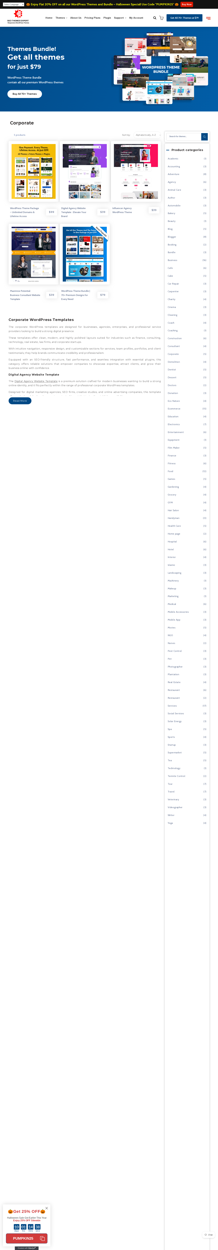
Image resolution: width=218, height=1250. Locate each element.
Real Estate (174, 682)
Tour (170, 784)
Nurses (171, 643)
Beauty (172, 221)
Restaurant (174, 690)
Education (173, 416)
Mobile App (174, 619)
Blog (170, 229)
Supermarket (175, 752)
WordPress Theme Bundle (24, 77)
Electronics (174, 424)
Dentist (172, 369)
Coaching (173, 330)
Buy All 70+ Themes (25, 94)
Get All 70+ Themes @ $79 (184, 17)
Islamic (171, 565)
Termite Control (176, 776)
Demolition (174, 361)
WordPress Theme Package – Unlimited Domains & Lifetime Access (24, 212)
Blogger (172, 236)
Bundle (172, 252)
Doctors (172, 385)
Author (171, 197)
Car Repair (173, 283)
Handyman (174, 518)
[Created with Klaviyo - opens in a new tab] (27, 1248)
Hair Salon (173, 510)
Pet (170, 658)
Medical (172, 604)
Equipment (174, 439)
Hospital (172, 541)
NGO (170, 635)
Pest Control (175, 651)
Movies (172, 627)
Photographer (175, 666)
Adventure (173, 174)
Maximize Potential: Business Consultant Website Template (25, 295)
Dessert (172, 377)
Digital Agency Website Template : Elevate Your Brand (73, 212)
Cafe (170, 268)
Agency (172, 182)
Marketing (173, 596)
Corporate (173, 354)
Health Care (174, 525)
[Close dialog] (46, 1208)
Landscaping (174, 572)
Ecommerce (174, 408)
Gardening (173, 486)
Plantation (173, 674)
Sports (171, 737)
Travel (171, 791)
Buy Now (187, 4)
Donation (173, 393)
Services (172, 705)
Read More (20, 400)
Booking (172, 244)
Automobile (174, 205)
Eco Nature (174, 401)
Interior (172, 557)
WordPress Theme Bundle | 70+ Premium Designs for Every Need (75, 295)
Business (172, 260)
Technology (174, 768)
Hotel (171, 549)
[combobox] (187, 136)
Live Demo (24, 172)
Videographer (175, 807)
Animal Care (174, 189)
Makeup (172, 588)
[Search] (204, 136)
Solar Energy (175, 721)
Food (170, 471)
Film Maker (174, 447)
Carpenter (173, 291)
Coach (171, 322)
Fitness (172, 463)
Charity (171, 299)
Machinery (173, 580)
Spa (170, 729)
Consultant (174, 346)
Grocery (172, 494)
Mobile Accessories (178, 611)
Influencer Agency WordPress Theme (122, 210)
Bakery (171, 213)
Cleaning (172, 315)
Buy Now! (44, 172)
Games (171, 479)
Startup (172, 744)
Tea (170, 760)
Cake (170, 275)
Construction (175, 338)
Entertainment (176, 432)
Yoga (170, 823)
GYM (170, 502)
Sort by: (126, 135)
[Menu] (208, 18)
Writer (171, 815)
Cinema (172, 307)
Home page (174, 533)
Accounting (174, 166)
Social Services (176, 713)
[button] (155, 18)
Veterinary (173, 799)
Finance (172, 455)
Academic (173, 158)
